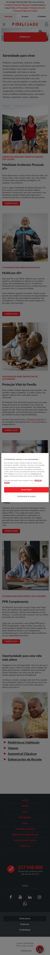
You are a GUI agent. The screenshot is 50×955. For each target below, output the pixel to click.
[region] (25, 477)
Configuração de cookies (26, 496)
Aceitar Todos (26, 489)
